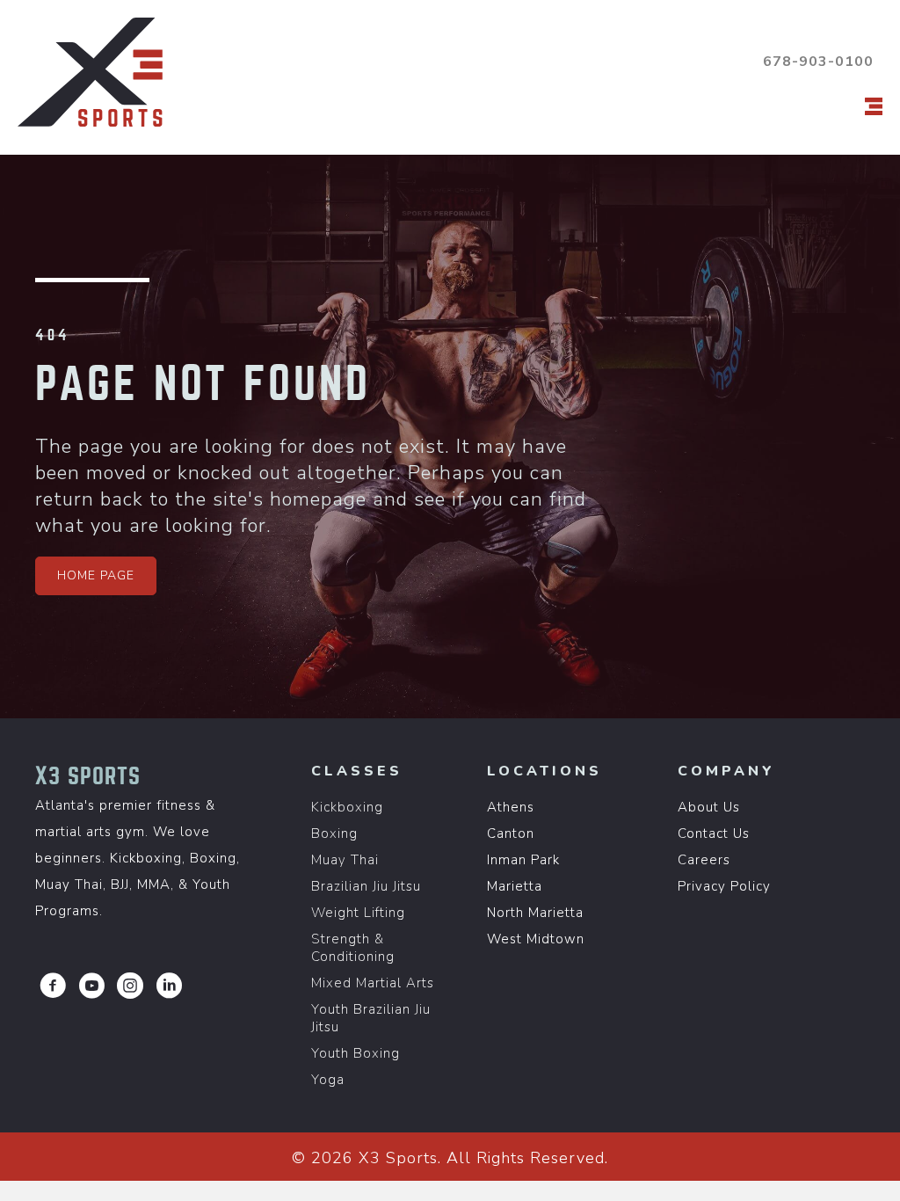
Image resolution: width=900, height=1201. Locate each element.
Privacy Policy (724, 886)
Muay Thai (345, 860)
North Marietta (535, 912)
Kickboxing (347, 807)
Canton (510, 833)
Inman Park (523, 860)
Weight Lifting (358, 912)
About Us (709, 807)
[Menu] (873, 106)
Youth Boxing (355, 1053)
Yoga (328, 1079)
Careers (704, 860)
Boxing (334, 833)
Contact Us (714, 833)
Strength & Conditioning (353, 947)
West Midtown (535, 939)
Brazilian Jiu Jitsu (366, 886)
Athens (510, 807)
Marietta (514, 886)
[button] (95, 576)
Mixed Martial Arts (372, 983)
